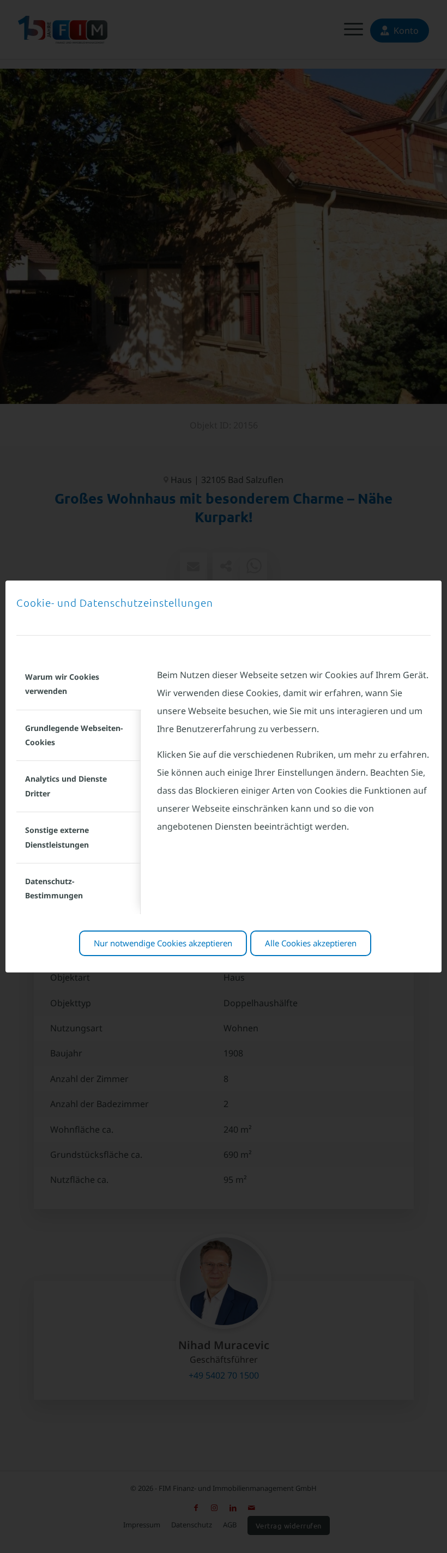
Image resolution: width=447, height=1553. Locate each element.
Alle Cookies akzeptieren (311, 943)
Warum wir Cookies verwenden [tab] (62, 684)
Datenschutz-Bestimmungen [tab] (54, 888)
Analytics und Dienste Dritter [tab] (66, 786)
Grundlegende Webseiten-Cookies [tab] (74, 735)
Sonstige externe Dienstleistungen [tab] (57, 837)
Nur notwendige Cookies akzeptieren (163, 943)
